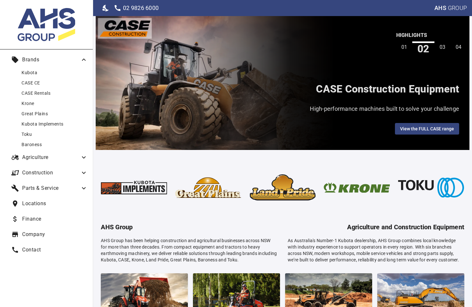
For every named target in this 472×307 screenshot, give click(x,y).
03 (443, 47)
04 (459, 47)
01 (404, 47)
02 (423, 49)
